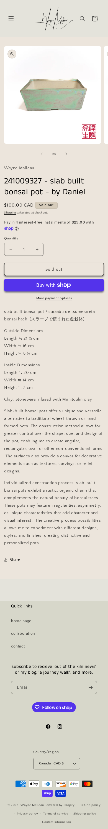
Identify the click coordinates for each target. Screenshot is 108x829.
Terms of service (55, 813)
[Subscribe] (90, 687)
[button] (11, 19)
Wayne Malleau (32, 805)
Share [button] (15, 560)
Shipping (10, 212)
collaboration (23, 633)
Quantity (11, 238)
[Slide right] (66, 154)
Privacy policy (27, 813)
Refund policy (90, 805)
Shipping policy (84, 813)
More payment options (54, 298)
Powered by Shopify (60, 805)
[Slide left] (42, 154)
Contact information (56, 822)
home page (21, 621)
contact (18, 646)
